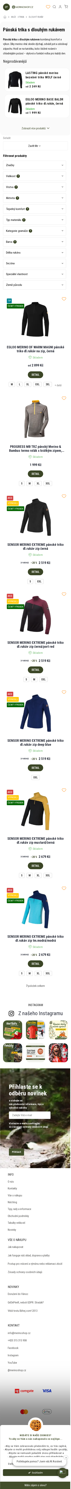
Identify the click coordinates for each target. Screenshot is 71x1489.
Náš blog (12, 1202)
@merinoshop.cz (17, 1370)
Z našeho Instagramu (40, 1013)
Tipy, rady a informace (19, 1209)
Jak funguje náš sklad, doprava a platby (29, 1255)
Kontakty (12, 1188)
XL (27, 384)
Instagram (13, 1355)
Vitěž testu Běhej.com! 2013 (22, 1310)
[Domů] (6, 14)
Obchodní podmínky (18, 1216)
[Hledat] (54, 7)
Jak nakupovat (15, 1246)
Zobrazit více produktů (34, 128)
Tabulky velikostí (16, 1222)
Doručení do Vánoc (18, 1293)
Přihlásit (16, 1151)
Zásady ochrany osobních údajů (25, 1272)
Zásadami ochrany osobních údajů (30, 1126)
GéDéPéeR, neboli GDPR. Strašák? (26, 1302)
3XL (48, 384)
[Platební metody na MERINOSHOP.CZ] (24, 1390)
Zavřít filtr (33, 145)
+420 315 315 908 (17, 1340)
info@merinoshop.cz (19, 1333)
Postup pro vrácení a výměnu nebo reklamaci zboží (35, 1263)
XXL (37, 384)
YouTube (12, 1362)
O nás (11, 1181)
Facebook (13, 1347)
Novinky (12, 1229)
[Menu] (6, 7)
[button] (62, 1472)
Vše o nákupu (15, 1195)
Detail (35, 374)
